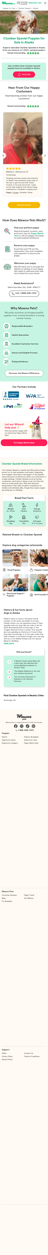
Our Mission (28, 898)
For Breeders (7, 901)
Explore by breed (8, 740)
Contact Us (28, 1053)
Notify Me (26, 74)
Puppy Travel (29, 895)
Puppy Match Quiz (31, 743)
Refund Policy (7, 1059)
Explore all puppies (31, 737)
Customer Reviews (9, 895)
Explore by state (30, 740)
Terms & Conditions (32, 1056)
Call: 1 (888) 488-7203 (25, 293)
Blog (3, 898)
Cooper (15, 192)
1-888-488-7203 (26, 730)
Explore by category (10, 743)
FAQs (4, 1053)
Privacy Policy (7, 1056)
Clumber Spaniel (24, 8)
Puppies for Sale (8, 8)
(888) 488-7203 (34, 3)
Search (4, 737)
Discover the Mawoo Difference (24, 373)
